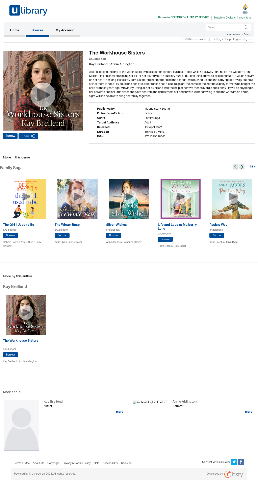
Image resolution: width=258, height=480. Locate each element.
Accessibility (110, 463)
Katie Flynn (61, 242)
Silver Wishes (116, 225)
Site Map (126, 463)
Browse (37, 31)
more (119, 411)
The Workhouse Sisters (20, 341)
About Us (38, 463)
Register (248, 39)
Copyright (53, 463)
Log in (236, 39)
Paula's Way (218, 225)
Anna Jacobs (113, 242)
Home (17, 30)
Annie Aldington (122, 64)
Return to (183, 18)
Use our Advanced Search (238, 34)
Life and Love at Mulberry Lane (177, 227)
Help (228, 39)
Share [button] (26, 136)
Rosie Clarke (165, 246)
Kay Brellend (98, 64)
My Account (65, 31)
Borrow (10, 136)
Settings (218, 39)
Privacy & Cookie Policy (77, 463)
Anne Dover (75, 242)
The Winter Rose (67, 225)
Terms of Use (22, 463)
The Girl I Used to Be (18, 225)
